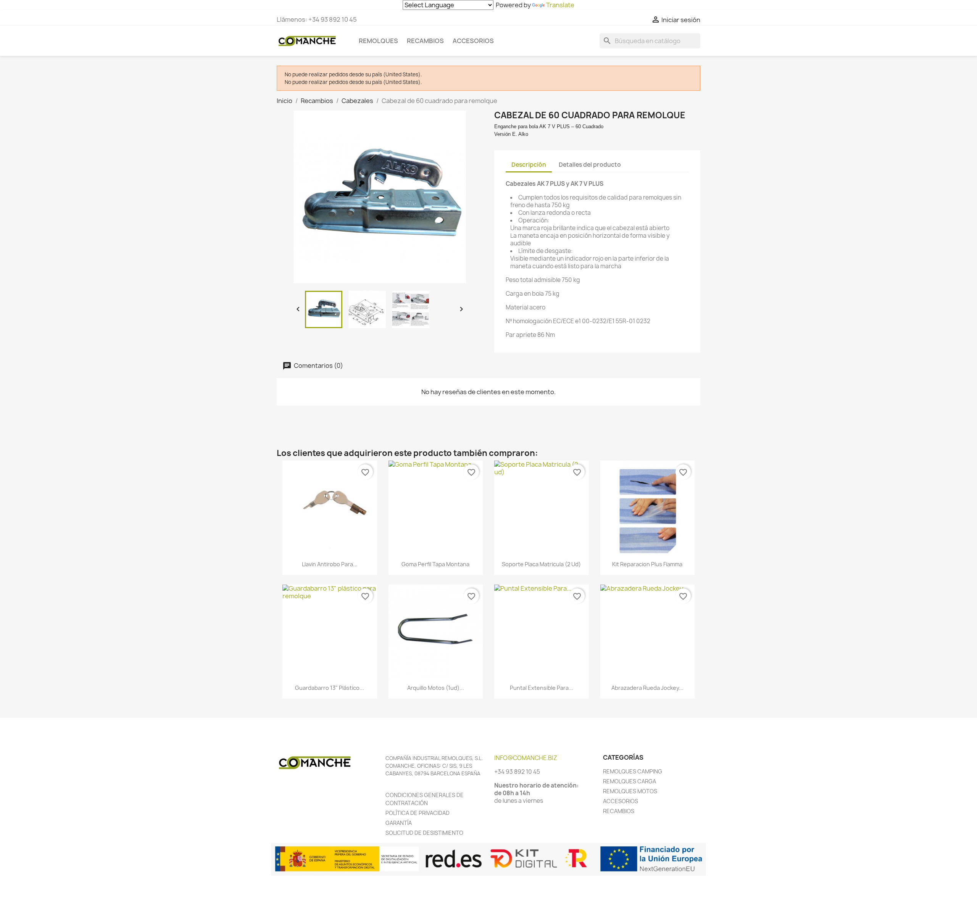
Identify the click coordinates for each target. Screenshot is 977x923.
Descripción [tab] (528, 165)
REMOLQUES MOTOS (630, 791)
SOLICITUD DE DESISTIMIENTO (424, 832)
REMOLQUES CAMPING (632, 771)
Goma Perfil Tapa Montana (435, 564)
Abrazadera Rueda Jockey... (647, 687)
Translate (560, 5)
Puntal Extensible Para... (541, 687)
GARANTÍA (398, 822)
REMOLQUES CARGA (629, 781)
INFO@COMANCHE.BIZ (525, 758)
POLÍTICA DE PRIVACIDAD (417, 813)
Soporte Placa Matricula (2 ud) (541, 564)
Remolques (378, 41)
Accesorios (473, 41)
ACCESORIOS (620, 801)
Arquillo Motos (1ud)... (435, 687)
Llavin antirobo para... (330, 564)
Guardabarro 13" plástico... (329, 687)
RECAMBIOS (618, 811)
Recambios (425, 41)
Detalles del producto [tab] (590, 165)
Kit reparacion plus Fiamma (647, 564)
